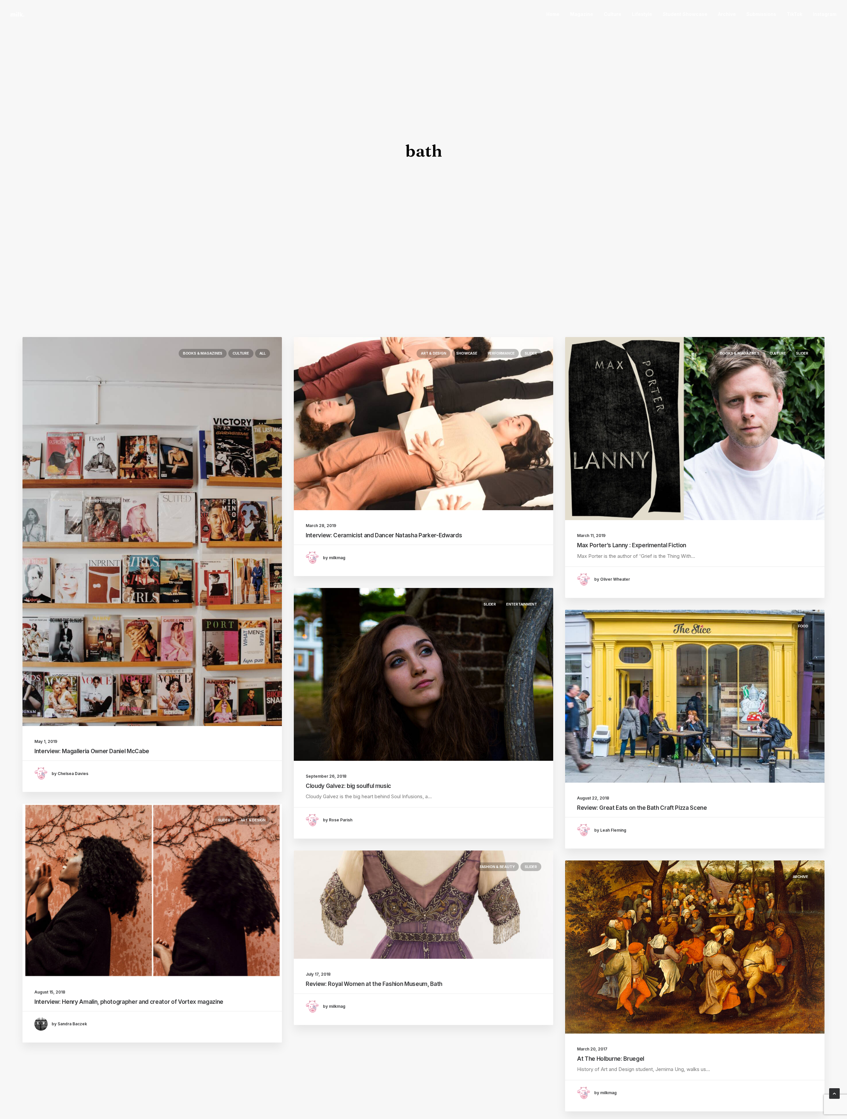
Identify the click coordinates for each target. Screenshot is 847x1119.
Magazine (581, 14)
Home (552, 14)
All (262, 353)
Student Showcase (685, 14)
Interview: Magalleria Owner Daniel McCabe (91, 751)
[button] (152, 531)
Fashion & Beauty (497, 866)
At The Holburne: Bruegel (610, 1058)
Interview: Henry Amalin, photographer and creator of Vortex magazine (128, 1001)
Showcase (466, 353)
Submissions (761, 14)
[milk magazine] (17, 14)
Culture (612, 14)
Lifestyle (642, 14)
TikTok (794, 14)
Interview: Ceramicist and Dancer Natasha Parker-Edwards (384, 535)
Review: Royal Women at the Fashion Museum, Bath (374, 984)
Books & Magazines (202, 353)
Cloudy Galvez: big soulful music (348, 786)
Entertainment (521, 604)
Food (803, 626)
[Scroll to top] (834, 1093)
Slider (531, 353)
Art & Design (433, 353)
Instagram (824, 14)
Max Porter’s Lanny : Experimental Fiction (631, 545)
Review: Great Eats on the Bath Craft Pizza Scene (642, 807)
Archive (727, 14)
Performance (501, 353)
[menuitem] (555, 14)
